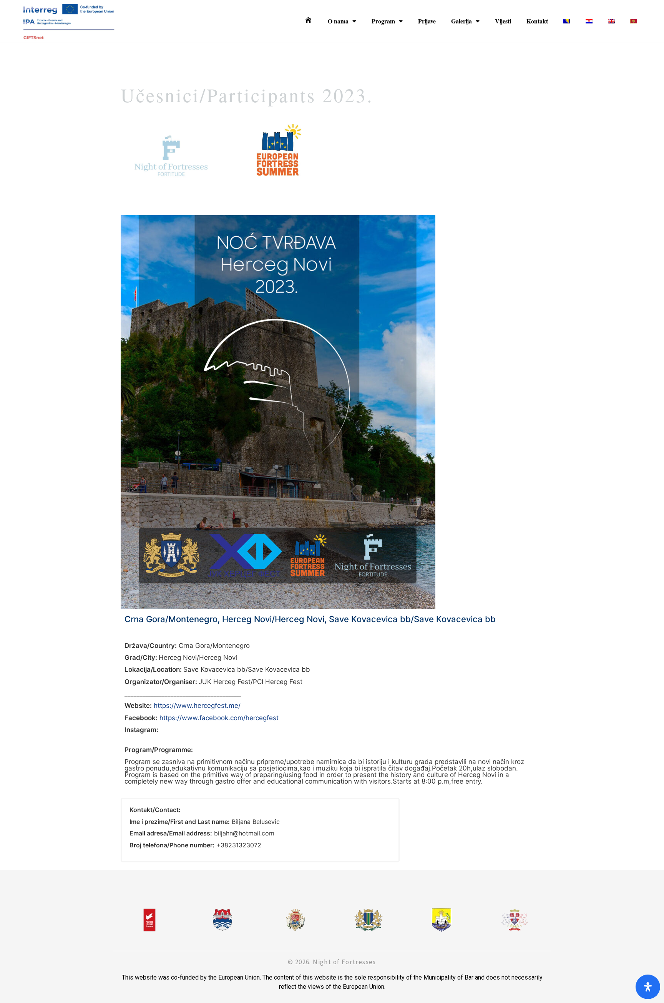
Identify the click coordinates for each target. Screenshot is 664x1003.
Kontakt (537, 21)
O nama (338, 21)
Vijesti (503, 21)
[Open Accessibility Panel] (648, 987)
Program (383, 21)
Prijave (427, 21)
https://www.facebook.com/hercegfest (219, 718)
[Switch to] (567, 21)
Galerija (461, 21)
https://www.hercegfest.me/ (197, 705)
